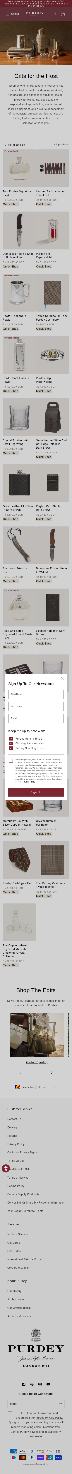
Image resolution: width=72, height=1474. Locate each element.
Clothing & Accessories (30, 743)
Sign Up (36, 792)
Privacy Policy (29, 781)
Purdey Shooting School (30, 748)
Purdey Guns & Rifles (29, 738)
